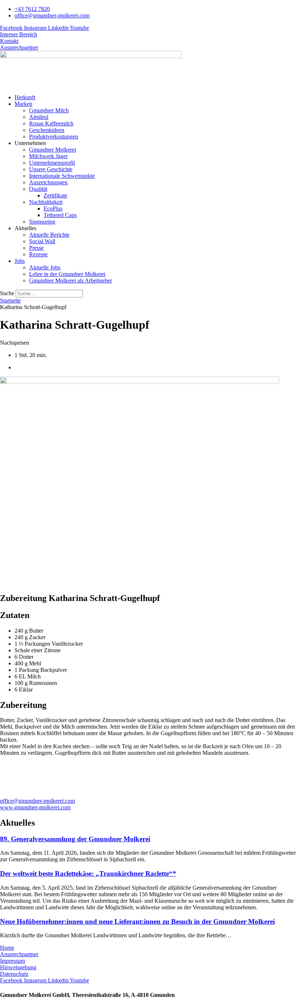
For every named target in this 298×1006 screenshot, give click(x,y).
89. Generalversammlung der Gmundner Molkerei (75, 839)
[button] (156, 104)
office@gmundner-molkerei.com (37, 801)
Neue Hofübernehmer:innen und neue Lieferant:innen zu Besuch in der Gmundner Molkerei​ (137, 921)
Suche (7, 293)
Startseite (10, 300)
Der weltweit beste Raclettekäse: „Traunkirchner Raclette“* (88, 873)
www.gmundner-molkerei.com (35, 807)
